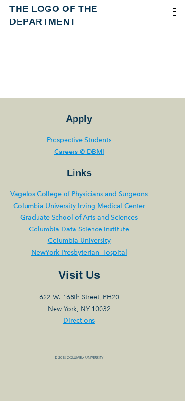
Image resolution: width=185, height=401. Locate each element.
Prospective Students (79, 140)
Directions (79, 320)
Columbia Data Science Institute (79, 229)
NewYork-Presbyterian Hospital (79, 252)
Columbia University (79, 241)
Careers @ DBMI (79, 152)
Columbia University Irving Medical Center (79, 206)
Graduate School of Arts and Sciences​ (79, 217)
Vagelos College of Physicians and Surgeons (79, 194)
